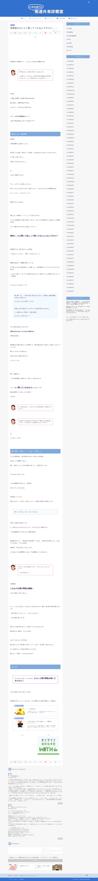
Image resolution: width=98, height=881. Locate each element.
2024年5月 (71, 112)
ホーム (24, 18)
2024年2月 (71, 123)
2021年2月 (71, 254)
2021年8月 (71, 232)
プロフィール (49, 18)
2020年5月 (71, 287)
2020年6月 (71, 283)
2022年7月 (71, 192)
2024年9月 (71, 97)
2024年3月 (71, 119)
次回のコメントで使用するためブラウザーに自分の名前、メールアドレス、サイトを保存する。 (34, 857)
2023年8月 (71, 145)
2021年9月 (71, 229)
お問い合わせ (73, 18)
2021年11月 (71, 221)
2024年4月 (71, 116)
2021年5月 (71, 243)
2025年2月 (71, 83)
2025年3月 (71, 79)
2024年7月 (71, 105)
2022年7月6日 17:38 (12, 808)
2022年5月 (71, 199)
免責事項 (22, 879)
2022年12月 (71, 174)
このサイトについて (36, 18)
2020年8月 (71, 276)
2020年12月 (71, 262)
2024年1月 (71, 126)
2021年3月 (71, 251)
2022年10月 (71, 181)
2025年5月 (71, 72)
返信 (61, 803)
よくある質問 (61, 18)
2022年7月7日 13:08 (12, 777)
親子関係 (12, 25)
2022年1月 (71, 214)
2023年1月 (71, 170)
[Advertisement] (35, 48)
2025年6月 (71, 68)
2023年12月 (71, 130)
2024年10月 (71, 94)
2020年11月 (71, 265)
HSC (69, 39)
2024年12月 (71, 90)
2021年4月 (71, 247)
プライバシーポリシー (13, 879)
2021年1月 (71, 258)
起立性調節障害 (72, 35)
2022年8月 (71, 189)
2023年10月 (71, 137)
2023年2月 (71, 167)
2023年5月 (71, 156)
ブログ (70, 50)
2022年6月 (71, 196)
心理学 (70, 43)
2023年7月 (71, 148)
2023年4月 (71, 159)
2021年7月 (71, 236)
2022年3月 (71, 207)
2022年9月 (71, 185)
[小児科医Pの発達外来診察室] (49, 14)
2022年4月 (71, 203)
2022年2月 (71, 210)
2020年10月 (71, 269)
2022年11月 (71, 178)
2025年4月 (71, 75)
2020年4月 (71, 291)
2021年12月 (71, 218)
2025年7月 (71, 64)
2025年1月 (71, 86)
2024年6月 (71, 108)
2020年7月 (71, 280)
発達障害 (70, 32)
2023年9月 (71, 141)
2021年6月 (71, 240)
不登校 (70, 28)
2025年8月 (71, 61)
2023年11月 (71, 134)
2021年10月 (71, 225)
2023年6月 (71, 152)
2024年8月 (71, 101)
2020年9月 (71, 273)
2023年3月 (71, 163)
